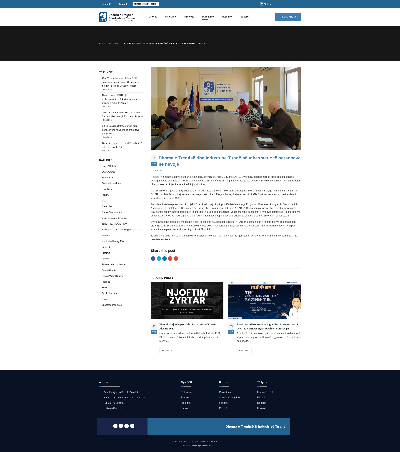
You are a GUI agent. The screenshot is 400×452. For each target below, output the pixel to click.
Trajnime (227, 16)
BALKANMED (109, 166)
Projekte (189, 16)
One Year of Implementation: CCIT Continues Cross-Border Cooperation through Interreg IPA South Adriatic (120, 82)
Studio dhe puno (110, 293)
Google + (170, 258)
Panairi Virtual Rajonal (113, 276)
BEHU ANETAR (289, 16)
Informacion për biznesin (114, 218)
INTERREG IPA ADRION (115, 224)
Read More (167, 350)
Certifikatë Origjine (229, 397)
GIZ (103, 200)
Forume (106, 195)
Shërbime (171, 16)
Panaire (244, 16)
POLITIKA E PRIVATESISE (183, 442)
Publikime (208, 16)
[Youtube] (293, 4)
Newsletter (107, 247)
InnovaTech (206, 445)
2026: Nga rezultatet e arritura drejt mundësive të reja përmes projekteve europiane (120, 130)
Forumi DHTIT (108, 4)
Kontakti (122, 4)
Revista (105, 287)
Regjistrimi (225, 392)
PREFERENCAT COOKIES (207, 442)
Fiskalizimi (107, 189)
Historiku (262, 397)
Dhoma (153, 16)
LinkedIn (164, 258)
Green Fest (107, 206)
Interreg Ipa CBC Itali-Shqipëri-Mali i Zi (121, 229)
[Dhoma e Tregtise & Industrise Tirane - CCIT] (118, 17)
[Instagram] (298, 4)
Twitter (159, 258)
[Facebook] (282, 4)
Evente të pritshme (111, 183)
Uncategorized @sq (112, 305)
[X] (288, 4)
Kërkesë (106, 235)
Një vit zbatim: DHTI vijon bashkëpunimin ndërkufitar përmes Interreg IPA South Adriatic (119, 99)
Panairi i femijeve (110, 270)
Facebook (153, 258)
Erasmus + (107, 177)
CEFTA (223, 408)
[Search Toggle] (276, 4)
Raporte (261, 403)
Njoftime (159, 170)
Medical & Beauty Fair (113, 241)
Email (176, 258)
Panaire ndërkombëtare (113, 264)
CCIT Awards (108, 172)
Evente (185, 408)
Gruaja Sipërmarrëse (112, 212)
